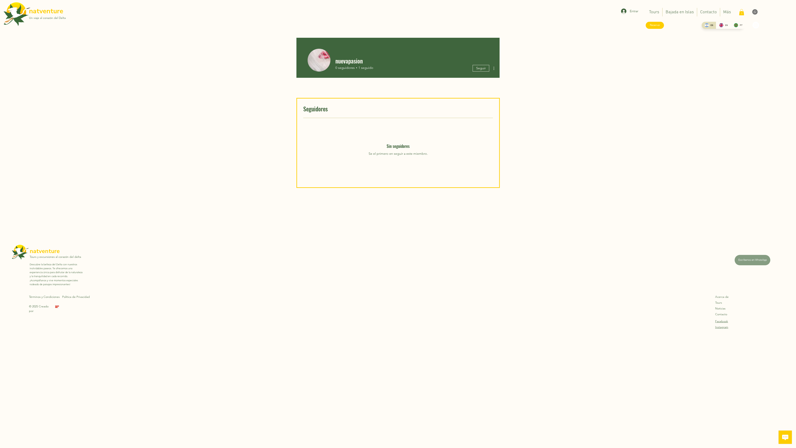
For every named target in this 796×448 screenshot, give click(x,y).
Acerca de (722, 297)
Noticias (720, 308)
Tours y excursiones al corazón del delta (55, 257)
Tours (718, 302)
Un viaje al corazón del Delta (47, 18)
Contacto (721, 314)
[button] (741, 12)
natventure (46, 11)
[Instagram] (755, 25)
